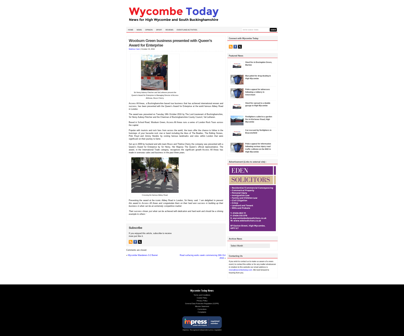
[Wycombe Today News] (173, 22)
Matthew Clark (134, 49)
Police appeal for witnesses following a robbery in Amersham (257, 92)
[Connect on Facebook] (135, 242)
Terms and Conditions (202, 295)
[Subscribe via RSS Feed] (131, 242)
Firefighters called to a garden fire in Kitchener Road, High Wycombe (258, 119)
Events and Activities (187, 30)
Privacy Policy (202, 301)
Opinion (149, 30)
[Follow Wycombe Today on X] (140, 242)
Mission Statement (202, 306)
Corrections (202, 309)
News (139, 30)
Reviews (169, 30)
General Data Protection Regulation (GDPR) (202, 303)
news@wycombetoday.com (240, 270)
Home (130, 30)
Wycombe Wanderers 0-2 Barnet (143, 255)
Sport (159, 30)
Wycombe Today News (202, 290)
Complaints (202, 312)
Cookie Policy (202, 298)
